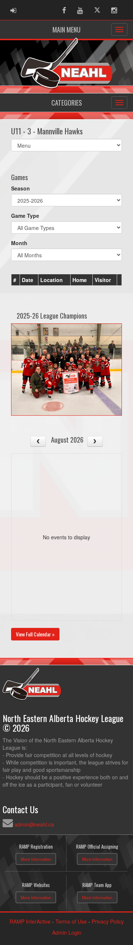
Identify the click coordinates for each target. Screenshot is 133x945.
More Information (36, 859)
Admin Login (66, 932)
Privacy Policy (108, 921)
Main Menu (66, 29)
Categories (66, 102)
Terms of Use (71, 921)
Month (19, 243)
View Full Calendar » (35, 634)
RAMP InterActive (30, 921)
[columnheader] (15, 280)
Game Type (25, 215)
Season (20, 188)
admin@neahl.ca (34, 824)
